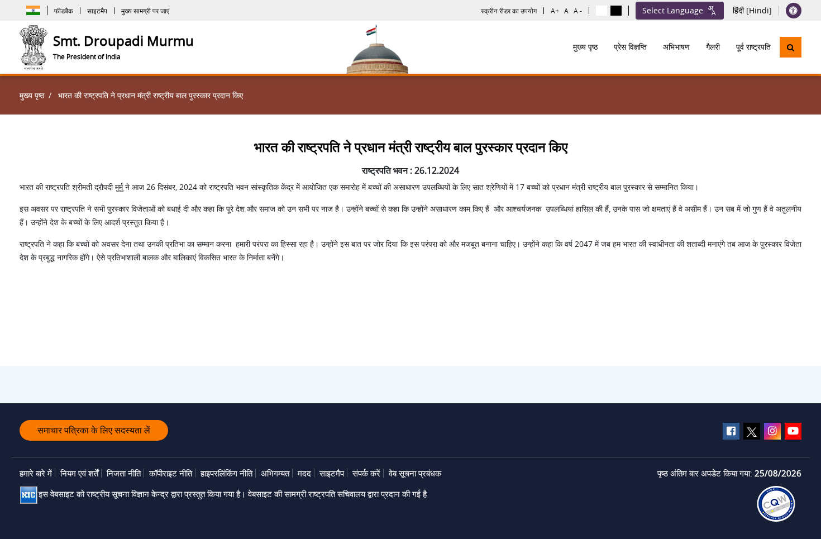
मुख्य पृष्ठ (585, 47)
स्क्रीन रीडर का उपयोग (509, 10)
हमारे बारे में (36, 473)
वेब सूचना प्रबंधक (415, 473)
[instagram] (772, 431)
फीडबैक (63, 10)
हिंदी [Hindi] (752, 11)
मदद (304, 473)
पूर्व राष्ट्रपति (753, 47)
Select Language (672, 10)
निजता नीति (124, 473)
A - (578, 10)
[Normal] (601, 11)
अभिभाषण (676, 47)
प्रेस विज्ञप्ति (630, 47)
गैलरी (713, 47)
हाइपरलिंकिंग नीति (226, 473)
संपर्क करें (366, 473)
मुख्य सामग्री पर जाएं (145, 10)
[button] (790, 47)
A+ (555, 10)
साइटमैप (97, 10)
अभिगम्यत (275, 473)
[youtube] (793, 431)
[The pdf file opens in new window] (776, 503)
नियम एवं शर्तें (79, 473)
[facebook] (731, 431)
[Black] (616, 11)
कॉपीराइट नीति (170, 473)
